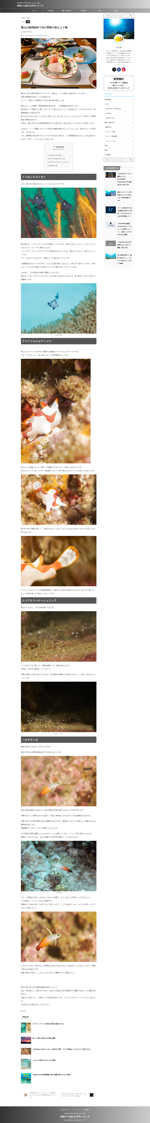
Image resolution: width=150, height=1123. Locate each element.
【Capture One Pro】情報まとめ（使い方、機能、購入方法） (124, 244)
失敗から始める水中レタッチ (30, 5)
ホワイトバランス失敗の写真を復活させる (48, 1024)
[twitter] (114, 70)
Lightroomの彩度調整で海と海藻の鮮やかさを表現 (51, 1075)
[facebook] (119, 70)
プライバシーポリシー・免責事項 (80, 1109)
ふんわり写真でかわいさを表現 (44, 1060)
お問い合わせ (64, 1109)
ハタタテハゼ (53, 165)
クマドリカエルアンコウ (57, 159)
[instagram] (124, 70)
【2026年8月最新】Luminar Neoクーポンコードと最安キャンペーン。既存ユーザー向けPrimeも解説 (124, 229)
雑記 (115, 10)
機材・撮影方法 (67, 10)
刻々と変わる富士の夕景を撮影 (44, 1038)
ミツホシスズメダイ (55, 155)
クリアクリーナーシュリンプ (59, 162)
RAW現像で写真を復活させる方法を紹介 (75, 1113)
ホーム (34, 10)
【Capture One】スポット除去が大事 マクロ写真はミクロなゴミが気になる (61, 1049)
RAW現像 (50, 10)
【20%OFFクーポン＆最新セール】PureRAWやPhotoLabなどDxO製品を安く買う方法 (124, 179)
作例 (99, 10)
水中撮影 (83, 10)
